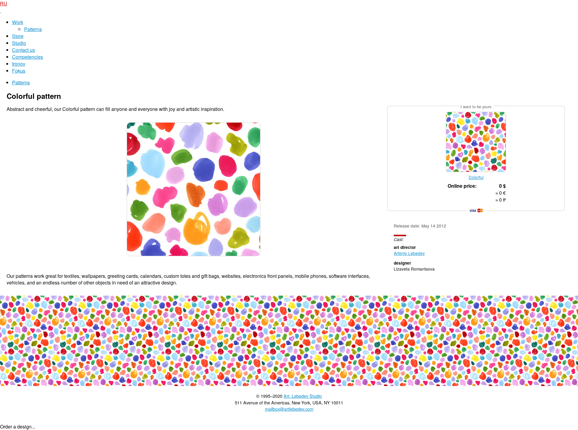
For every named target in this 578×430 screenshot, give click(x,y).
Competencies (27, 56)
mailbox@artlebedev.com (289, 409)
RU (3, 3)
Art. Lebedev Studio (303, 396)
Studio (19, 42)
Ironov (18, 63)
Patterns (33, 29)
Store (17, 36)
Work (17, 22)
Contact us (23, 49)
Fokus (18, 70)
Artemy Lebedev (409, 253)
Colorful (476, 177)
